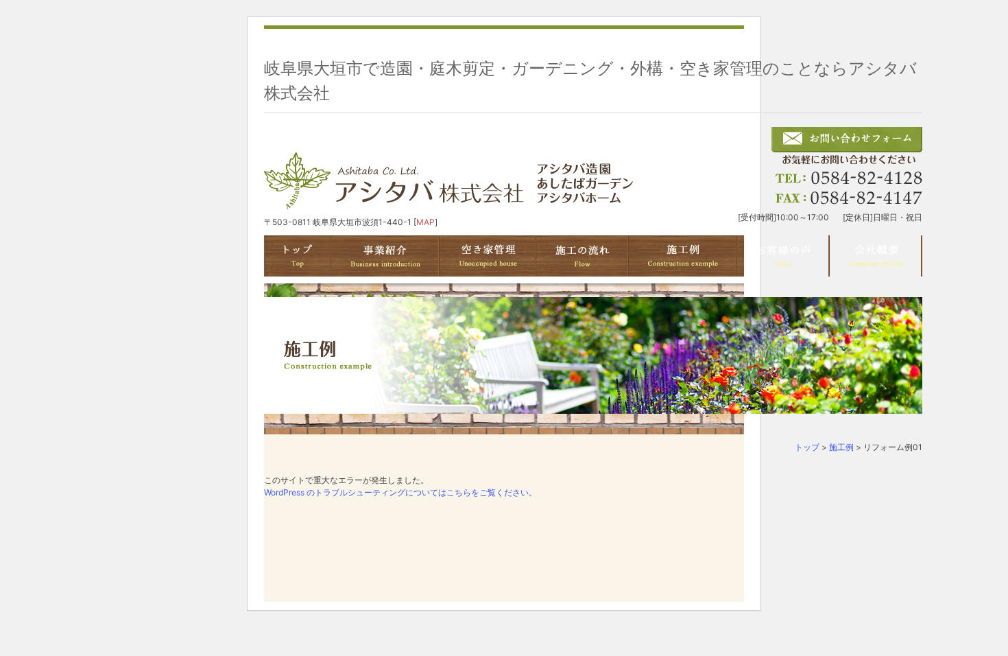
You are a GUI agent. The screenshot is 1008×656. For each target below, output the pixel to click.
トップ (807, 447)
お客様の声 (783, 256)
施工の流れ (582, 256)
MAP (425, 222)
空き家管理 (488, 256)
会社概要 (876, 256)
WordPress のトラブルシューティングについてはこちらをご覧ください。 (400, 492)
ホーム (297, 256)
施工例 (683, 256)
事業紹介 (385, 256)
